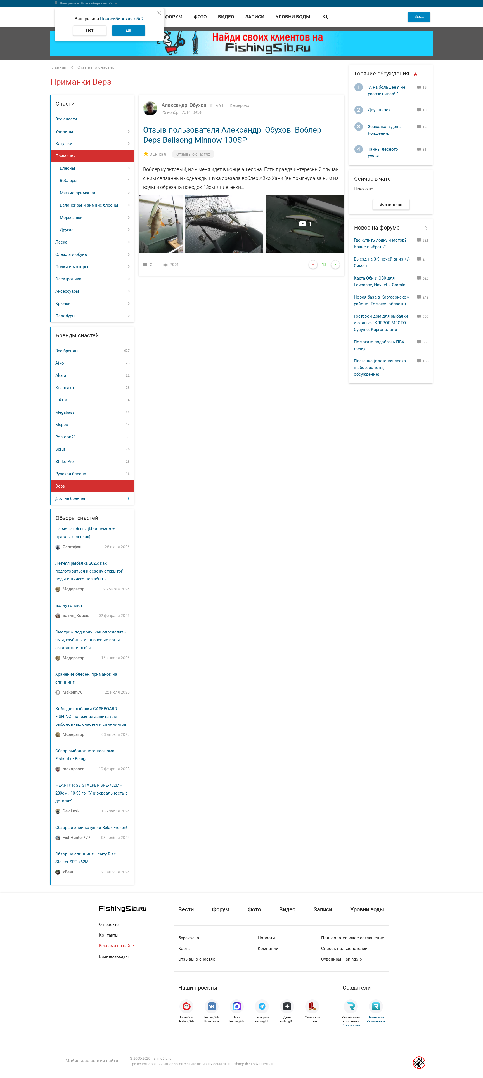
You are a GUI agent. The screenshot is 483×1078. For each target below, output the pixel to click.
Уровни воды (293, 17)
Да (128, 30)
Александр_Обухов (184, 105)
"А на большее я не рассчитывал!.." (386, 90)
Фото (200, 17)
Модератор (73, 589)
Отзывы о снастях (193, 154)
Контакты (109, 935)
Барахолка (188, 937)
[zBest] (57, 872)
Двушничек (379, 109)
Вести (186, 909)
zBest (68, 871)
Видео (226, 17)
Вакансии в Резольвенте (376, 1019)
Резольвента (351, 1025)
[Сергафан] (57, 547)
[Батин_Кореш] (57, 615)
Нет (89, 30)
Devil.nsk (71, 811)
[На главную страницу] (136, 909)
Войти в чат (391, 204)
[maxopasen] (57, 769)
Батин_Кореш (76, 615)
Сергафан (72, 546)
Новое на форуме (377, 227)
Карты (184, 948)
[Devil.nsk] (57, 811)
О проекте (109, 924)
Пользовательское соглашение (352, 937)
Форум (174, 17)
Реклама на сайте (116, 945)
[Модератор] (57, 589)
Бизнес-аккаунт (114, 956)
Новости (266, 937)
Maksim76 (73, 692)
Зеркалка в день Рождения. (384, 130)
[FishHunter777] (57, 837)
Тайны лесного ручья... (383, 153)
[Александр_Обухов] (150, 108)
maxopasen (73, 768)
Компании (268, 948)
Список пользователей (344, 948)
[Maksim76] (57, 692)
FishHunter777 (77, 837)
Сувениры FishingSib (341, 959)
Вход (419, 16)
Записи (254, 17)
